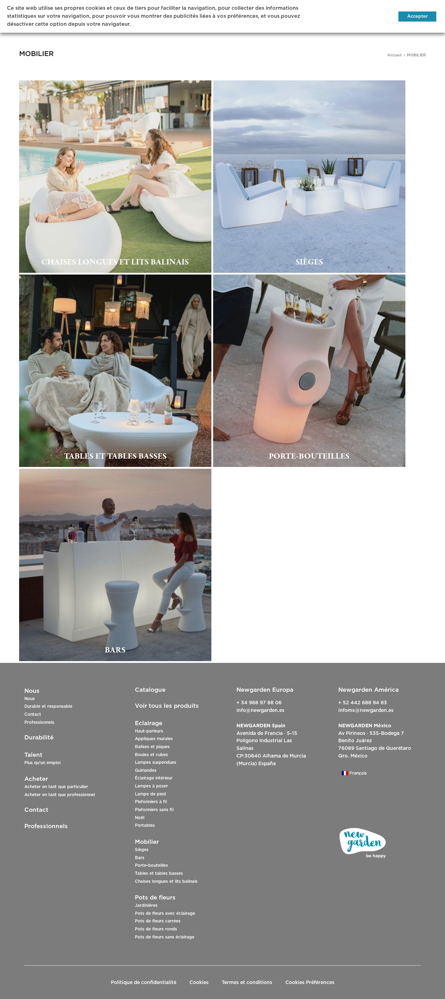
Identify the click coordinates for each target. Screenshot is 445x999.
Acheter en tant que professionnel (59, 795)
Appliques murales (154, 739)
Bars (139, 858)
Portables (145, 825)
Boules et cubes (151, 755)
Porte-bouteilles (151, 865)
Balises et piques (152, 747)
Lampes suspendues (155, 762)
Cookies (199, 982)
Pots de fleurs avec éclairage (165, 913)
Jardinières (146, 905)
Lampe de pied (150, 794)
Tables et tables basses (159, 873)
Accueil (394, 55)
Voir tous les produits (167, 706)
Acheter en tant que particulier (56, 787)
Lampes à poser (151, 786)
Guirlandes (145, 770)
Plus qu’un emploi (42, 763)
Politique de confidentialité (143, 982)
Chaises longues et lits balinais (166, 881)
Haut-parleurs (149, 731)
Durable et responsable (48, 706)
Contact (32, 714)
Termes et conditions (247, 982)
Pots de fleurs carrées (157, 921)
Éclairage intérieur (153, 778)
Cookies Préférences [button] (309, 982)
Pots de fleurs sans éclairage (164, 937)
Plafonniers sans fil (154, 810)
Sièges (141, 850)
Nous (29, 699)
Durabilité (39, 737)
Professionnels (39, 722)
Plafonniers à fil (151, 802)
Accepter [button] (417, 16)
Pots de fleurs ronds (156, 929)
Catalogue (150, 690)
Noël (139, 818)
